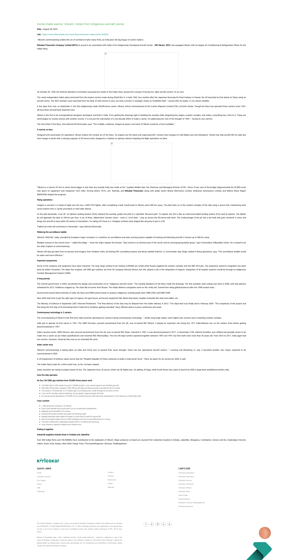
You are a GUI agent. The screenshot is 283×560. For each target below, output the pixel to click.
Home (39, 473)
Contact (111, 476)
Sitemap (111, 487)
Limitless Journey (44, 476)
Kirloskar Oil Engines (186, 473)
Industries (41, 491)
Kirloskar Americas (186, 506)
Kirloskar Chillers (185, 488)
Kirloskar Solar (184, 491)
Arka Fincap (183, 495)
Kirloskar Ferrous (185, 480)
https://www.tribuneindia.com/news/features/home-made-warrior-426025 (75, 34)
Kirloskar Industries (186, 484)
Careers (111, 472)
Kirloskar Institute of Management (192, 503)
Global (110, 483)
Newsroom (112, 480)
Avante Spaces (184, 499)
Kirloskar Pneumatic (186, 476)
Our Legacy (41, 480)
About (39, 484)
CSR (38, 488)
